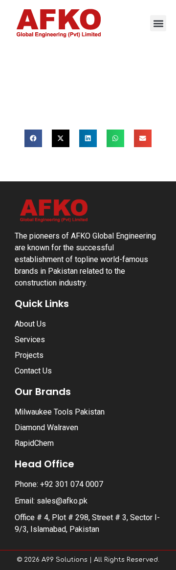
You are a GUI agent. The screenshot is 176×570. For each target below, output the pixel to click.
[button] (158, 23)
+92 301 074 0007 (71, 484)
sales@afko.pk (62, 500)
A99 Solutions (65, 559)
